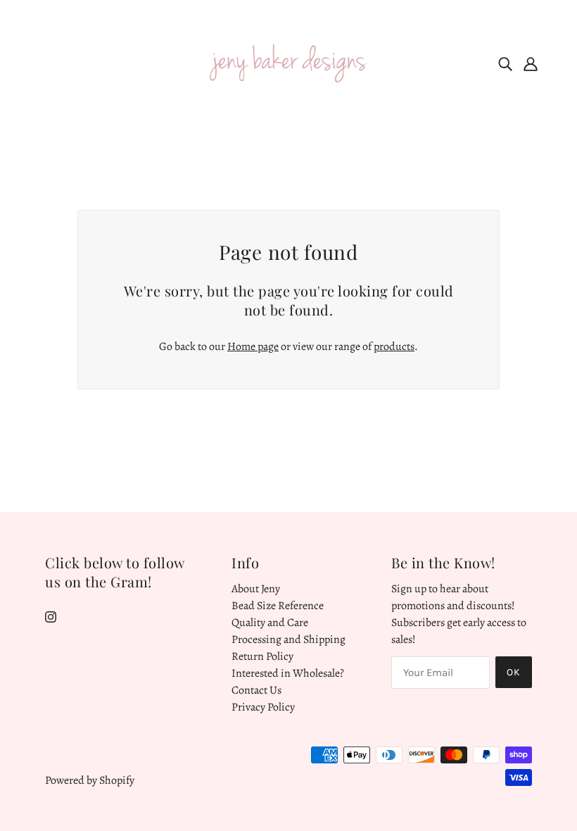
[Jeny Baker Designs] (288, 62)
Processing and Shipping (288, 639)
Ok (514, 672)
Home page (253, 346)
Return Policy (262, 656)
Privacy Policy (263, 707)
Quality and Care (270, 622)
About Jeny (256, 588)
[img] (505, 63)
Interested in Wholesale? (288, 673)
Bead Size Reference (278, 605)
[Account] (530, 63)
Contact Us (256, 690)
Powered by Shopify (89, 780)
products (394, 346)
